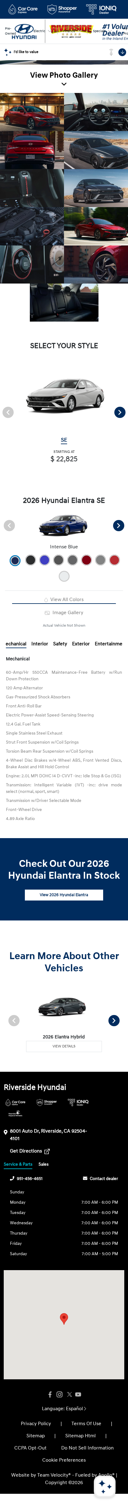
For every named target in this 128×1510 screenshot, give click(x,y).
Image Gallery (67, 612)
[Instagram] (59, 1394)
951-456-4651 (30, 1178)
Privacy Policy (36, 1423)
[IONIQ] (78, 1102)
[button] (64, 1319)
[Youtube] (78, 1394)
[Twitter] (68, 1394)
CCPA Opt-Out (30, 1448)
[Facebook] (50, 1394)
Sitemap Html (80, 1436)
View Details (64, 1046)
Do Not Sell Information (87, 1448)
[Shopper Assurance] (46, 1102)
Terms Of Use (86, 1423)
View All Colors (66, 599)
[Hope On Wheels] (15, 1113)
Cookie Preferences (64, 1460)
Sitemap (35, 1436)
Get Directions (26, 1151)
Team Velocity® (54, 1475)
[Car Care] (15, 1102)
